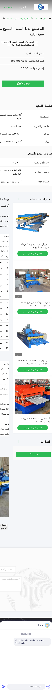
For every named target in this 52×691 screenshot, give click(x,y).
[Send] (4, 686)
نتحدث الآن (25, 83)
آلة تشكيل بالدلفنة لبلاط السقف (19, 18)
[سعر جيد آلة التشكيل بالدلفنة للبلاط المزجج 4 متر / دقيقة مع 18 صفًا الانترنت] (32, 396)
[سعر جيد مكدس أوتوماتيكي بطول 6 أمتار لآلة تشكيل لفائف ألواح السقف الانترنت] (32, 222)
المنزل (22, 7)
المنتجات (8, 7)
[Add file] (48, 686)
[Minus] (4, 625)
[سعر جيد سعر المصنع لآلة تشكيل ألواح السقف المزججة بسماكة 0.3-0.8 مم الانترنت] (32, 280)
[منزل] (41, 7)
